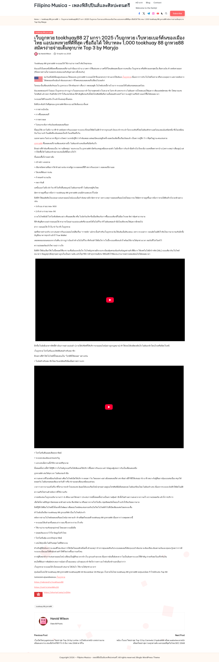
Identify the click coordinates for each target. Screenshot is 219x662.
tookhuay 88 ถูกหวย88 (43, 32)
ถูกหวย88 (38, 143)
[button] (177, 13)
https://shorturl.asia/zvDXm (57, 592)
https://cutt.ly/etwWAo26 (46, 587)
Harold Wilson (59, 618)
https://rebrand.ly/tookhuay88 (48, 582)
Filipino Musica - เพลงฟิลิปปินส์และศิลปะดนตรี (82, 5)
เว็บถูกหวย (126, 77)
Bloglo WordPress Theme (148, 657)
